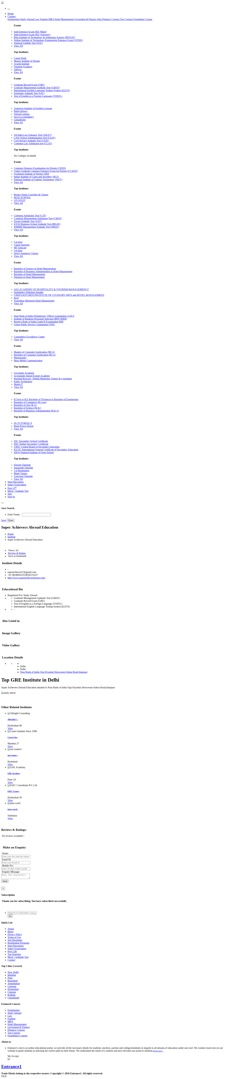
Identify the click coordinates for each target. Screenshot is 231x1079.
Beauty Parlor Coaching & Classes (31, 194)
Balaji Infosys (21, 111)
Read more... (158, 1051)
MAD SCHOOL (22, 197)
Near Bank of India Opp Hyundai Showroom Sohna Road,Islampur (53, 672)
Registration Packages (18, 943)
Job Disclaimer (15, 940)
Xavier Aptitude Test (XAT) (28, 221)
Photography (20, 357)
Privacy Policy (15, 934)
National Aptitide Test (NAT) (28, 43)
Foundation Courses (18, 1035)
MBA (51, 19)
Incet (16, 298)
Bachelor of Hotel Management (29, 274)
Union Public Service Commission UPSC (34, 324)
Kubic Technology (23, 381)
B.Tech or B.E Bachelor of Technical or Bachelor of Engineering (46, 399)
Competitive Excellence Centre (29, 336)
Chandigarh (13, 997)
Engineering (14, 19)
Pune (10, 978)
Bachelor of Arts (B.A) (25, 405)
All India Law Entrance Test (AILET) (33, 135)
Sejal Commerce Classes (26, 253)
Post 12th (12, 951)
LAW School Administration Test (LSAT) (34, 137)
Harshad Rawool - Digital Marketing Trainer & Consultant (43, 378)
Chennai (12, 992)
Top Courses (126, 19)
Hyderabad (13, 989)
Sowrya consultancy (24, 117)
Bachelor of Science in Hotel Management (35, 268)
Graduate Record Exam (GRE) (29, 84)
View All (18, 46)
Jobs (10, 494)
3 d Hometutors (21, 470)
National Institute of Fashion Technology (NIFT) (38, 179)
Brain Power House (23, 426)
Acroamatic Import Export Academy (32, 375)
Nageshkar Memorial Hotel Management (34, 300)
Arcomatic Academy (24, 373)
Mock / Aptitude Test (18, 491)
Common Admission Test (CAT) (30, 215)
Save (3, 520)
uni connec (12, 755)
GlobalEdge (20, 119)
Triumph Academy (23, 66)
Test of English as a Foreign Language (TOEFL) (38, 96)
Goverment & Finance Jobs (88, 19)
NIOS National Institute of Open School (34, 452)
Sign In (11, 496)
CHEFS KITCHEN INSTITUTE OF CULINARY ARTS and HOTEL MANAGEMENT (59, 295)
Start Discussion (16, 482)
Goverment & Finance (19, 1027)
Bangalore (13, 980)
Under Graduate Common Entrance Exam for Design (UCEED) (46, 171)
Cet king (18, 250)
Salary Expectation (17, 484)
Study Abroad (27, 19)
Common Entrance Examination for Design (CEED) (40, 168)
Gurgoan (12, 986)
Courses (12, 16)
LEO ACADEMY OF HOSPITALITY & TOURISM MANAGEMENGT (51, 289)
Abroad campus (22, 114)
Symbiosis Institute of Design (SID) (31, 174)
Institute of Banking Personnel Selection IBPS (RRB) (40, 318)
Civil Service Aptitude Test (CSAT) (31, 140)
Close (10, 520)
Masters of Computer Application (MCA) (34, 352)
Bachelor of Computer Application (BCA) (35, 355)
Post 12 (12, 488)
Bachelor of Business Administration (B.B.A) (36, 410)
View (10, 728)
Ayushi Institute (21, 63)
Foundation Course (142, 19)
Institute (11, 536)
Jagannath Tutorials (23, 467)
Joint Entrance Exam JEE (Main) (30, 31)
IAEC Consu (13, 791)
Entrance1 (11, 1066)
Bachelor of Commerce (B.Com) (30, 402)
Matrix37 (18, 384)
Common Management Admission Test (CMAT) (38, 218)
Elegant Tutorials (22, 465)
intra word (12, 809)
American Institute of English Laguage (33, 108)
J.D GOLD (19, 200)
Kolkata (11, 995)
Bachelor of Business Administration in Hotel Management (43, 271)
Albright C (12, 719)
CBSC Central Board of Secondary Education (37, 446)
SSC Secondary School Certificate (31, 441)
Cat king (18, 242)
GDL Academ (13, 773)
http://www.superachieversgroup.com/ (26, 577)
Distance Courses (110, 19)
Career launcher (22, 245)
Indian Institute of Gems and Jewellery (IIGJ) (36, 176)
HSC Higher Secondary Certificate (31, 444)
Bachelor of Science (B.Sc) (27, 408)
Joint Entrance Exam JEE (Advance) (32, 34)
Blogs (10, 931)
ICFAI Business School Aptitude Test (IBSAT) (37, 224)
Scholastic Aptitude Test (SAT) (29, 93)
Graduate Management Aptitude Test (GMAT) (37, 87)
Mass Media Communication (28, 360)
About (11, 928)
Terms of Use (14, 937)
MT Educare (20, 247)
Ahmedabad (14, 983)
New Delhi (13, 972)
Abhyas (18, 69)
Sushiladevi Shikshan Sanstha (28, 292)
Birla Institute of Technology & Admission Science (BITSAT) (44, 37)
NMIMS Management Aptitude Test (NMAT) (36, 227)
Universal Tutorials (23, 476)
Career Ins (12, 737)
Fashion (44, 19)
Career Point (20, 58)
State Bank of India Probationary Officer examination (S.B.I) (44, 316)
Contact (11, 960)
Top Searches (14, 954)
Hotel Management (64, 19)
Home (11, 13)
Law (37, 19)
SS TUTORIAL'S (23, 423)
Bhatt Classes (20, 473)
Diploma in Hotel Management (29, 277)
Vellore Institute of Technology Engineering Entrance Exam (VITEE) (48, 40)
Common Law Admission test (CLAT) (33, 143)
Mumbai (12, 975)
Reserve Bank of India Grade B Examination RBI (38, 321)
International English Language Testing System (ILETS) (42, 90)
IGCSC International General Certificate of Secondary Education (46, 449)
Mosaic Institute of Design (27, 61)
